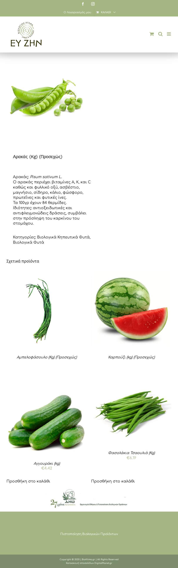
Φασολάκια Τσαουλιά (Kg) (131, 453)
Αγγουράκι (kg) (47, 464)
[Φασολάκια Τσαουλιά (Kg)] (131, 412)
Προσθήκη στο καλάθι (28, 481)
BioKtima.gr (88, 559)
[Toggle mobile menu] (169, 34)
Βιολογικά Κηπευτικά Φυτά (63, 237)
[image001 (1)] (89, 491)
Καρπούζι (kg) (131, 357)
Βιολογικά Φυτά (28, 242)
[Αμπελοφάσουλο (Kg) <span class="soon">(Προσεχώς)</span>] (47, 311)
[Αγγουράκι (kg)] (47, 417)
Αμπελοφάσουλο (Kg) (47, 357)
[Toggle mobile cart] (152, 34)
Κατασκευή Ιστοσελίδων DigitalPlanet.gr (89, 563)
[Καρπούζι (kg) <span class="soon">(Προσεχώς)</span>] (131, 311)
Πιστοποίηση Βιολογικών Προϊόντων (89, 534)
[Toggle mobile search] (160, 34)
